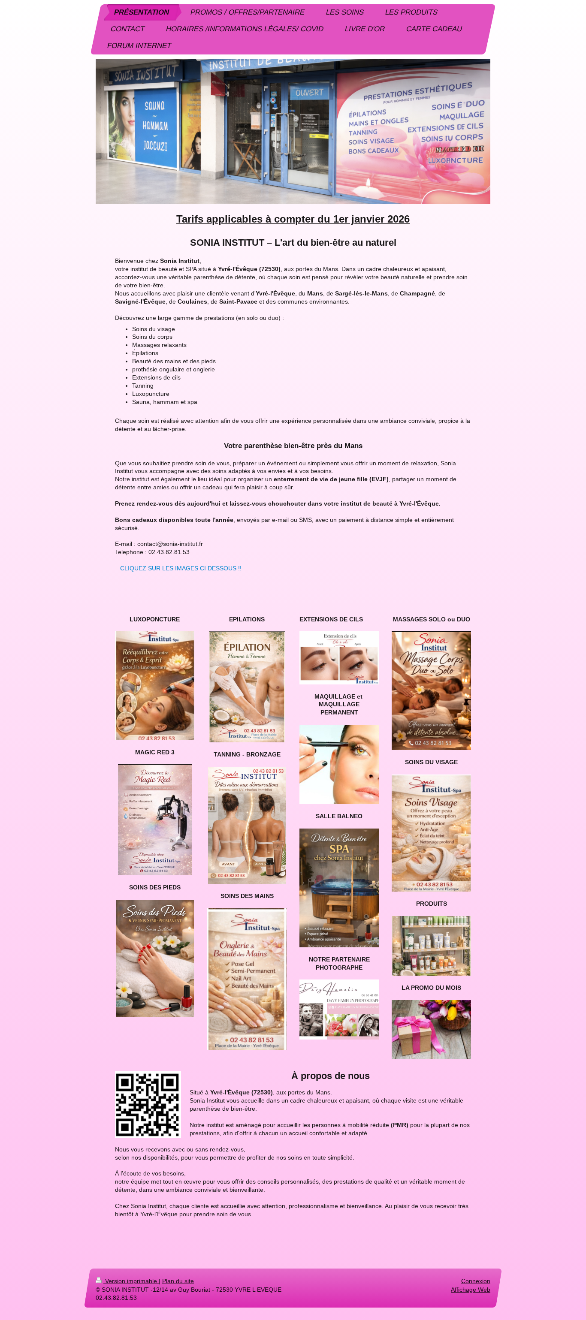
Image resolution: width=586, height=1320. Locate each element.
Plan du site (178, 1281)
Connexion (475, 1281)
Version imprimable (131, 1281)
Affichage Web (470, 1289)
